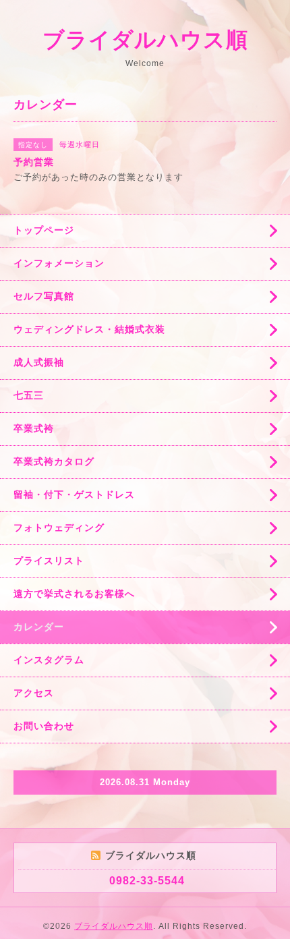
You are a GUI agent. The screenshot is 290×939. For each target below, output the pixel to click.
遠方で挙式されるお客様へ (74, 593)
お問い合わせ (43, 725)
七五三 (28, 395)
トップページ (43, 230)
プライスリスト (48, 560)
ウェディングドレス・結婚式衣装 (89, 329)
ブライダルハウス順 (145, 40)
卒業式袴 (33, 428)
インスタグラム (48, 659)
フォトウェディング (59, 527)
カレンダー (38, 626)
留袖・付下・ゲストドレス (74, 494)
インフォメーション (59, 263)
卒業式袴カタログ (53, 461)
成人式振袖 (38, 362)
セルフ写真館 (43, 296)
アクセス (33, 692)
